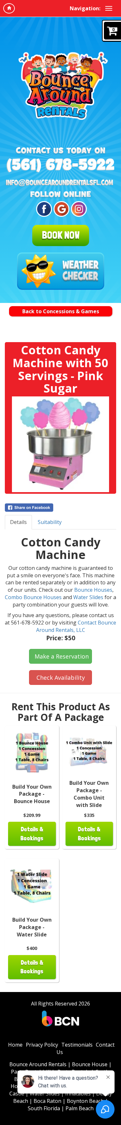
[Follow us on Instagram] (78, 209)
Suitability (50, 522)
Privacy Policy (42, 1044)
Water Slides (88, 597)
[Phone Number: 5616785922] (60, 165)
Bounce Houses (93, 589)
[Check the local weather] (60, 271)
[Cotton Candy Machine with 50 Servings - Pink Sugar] (60, 444)
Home (15, 1044)
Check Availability (60, 677)
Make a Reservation (62, 656)
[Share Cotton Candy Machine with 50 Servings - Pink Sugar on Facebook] (60, 507)
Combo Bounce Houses (33, 597)
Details (18, 522)
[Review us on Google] (60, 209)
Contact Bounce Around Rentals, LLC (76, 626)
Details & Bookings (31, 834)
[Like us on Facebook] (43, 209)
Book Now (60, 235)
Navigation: (85, 8)
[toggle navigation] (109, 8)
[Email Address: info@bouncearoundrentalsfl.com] (60, 182)
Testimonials (77, 1044)
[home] (9, 8)
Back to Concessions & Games (60, 311)
